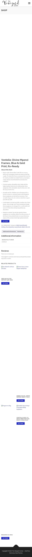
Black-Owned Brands (21, 225)
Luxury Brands (17, 227)
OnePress (27, 551)
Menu (29, 3)
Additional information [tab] (9, 231)
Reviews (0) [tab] (20, 231)
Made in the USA (26, 227)
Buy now (5, 221)
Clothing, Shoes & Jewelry (7, 227)
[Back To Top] (16, 547)
